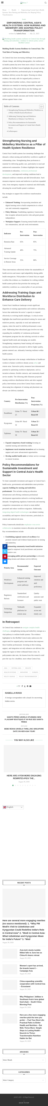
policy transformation (28, 676)
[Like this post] (19, 686)
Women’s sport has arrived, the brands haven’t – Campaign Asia (31, 968)
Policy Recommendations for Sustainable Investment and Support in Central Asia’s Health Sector (24, 125)
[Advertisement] (24, 848)
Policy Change (9, 676)
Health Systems (10, 672)
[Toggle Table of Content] (40, 107)
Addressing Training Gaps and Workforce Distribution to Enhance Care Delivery (22, 117)
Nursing (35, 672)
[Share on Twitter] (4, 551)
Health (14, 10)
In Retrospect (12, 131)
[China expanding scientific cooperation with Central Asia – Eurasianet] (9, 985)
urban (36, 363)
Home (4, 10)
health (28, 668)
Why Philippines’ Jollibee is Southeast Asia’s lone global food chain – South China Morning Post (32, 1001)
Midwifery (24, 672)
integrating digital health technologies (15, 512)
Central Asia (16, 668)
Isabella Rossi (21, 34)
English (9, 807)
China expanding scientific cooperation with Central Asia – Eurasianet (32, 983)
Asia (5, 668)
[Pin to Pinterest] (4, 556)
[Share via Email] (4, 561)
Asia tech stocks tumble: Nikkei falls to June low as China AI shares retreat (31, 952)
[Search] (45, 3)
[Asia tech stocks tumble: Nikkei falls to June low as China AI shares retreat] (9, 954)
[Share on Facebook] (4, 546)
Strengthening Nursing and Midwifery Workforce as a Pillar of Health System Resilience (25, 111)
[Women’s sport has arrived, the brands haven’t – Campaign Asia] (9, 969)
